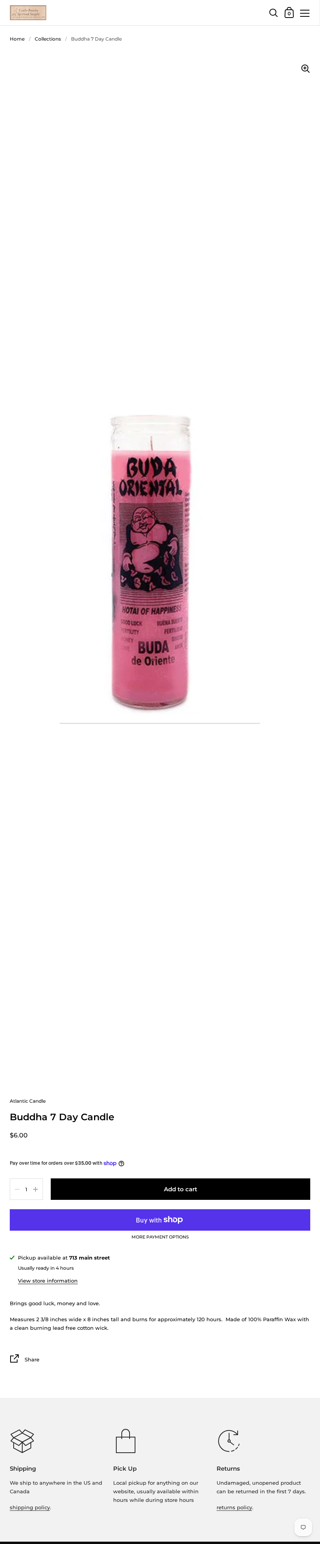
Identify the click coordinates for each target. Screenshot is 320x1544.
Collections (48, 39)
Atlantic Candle (28, 1101)
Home (17, 39)
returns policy (234, 1507)
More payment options (160, 1237)
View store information (48, 1280)
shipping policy (30, 1507)
